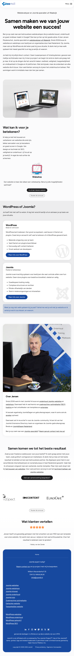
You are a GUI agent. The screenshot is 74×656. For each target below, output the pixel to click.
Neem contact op (23, 567)
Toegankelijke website (14, 607)
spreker (9, 415)
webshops (10, 404)
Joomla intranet (12, 591)
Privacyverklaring (40, 647)
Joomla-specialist (31, 431)
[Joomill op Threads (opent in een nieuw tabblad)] (42, 629)
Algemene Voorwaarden (54, 647)
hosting (9, 407)
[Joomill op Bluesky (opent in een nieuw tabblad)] (35, 629)
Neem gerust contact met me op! (52, 431)
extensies (44, 407)
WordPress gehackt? (14, 620)
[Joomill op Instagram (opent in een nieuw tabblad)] (32, 629)
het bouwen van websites (15, 469)
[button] (68, 4)
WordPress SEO (12, 623)
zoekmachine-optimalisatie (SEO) (52, 404)
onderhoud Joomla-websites (50, 401)
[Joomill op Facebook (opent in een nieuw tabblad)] (29, 629)
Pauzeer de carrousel (37, 195)
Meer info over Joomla (16, 297)
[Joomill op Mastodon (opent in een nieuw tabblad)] (38, 629)
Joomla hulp (10, 597)
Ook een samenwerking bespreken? (37, 478)
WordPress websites (13, 614)
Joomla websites (12, 585)
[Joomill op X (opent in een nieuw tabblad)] (45, 629)
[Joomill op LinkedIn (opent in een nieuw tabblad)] (25, 629)
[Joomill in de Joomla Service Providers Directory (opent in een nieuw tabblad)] (48, 629)
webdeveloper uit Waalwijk (39, 40)
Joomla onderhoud (13, 594)
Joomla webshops (13, 588)
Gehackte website (13, 603)
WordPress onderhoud (14, 617)
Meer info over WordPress (17, 255)
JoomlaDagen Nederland (22, 426)
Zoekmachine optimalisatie (16, 600)
